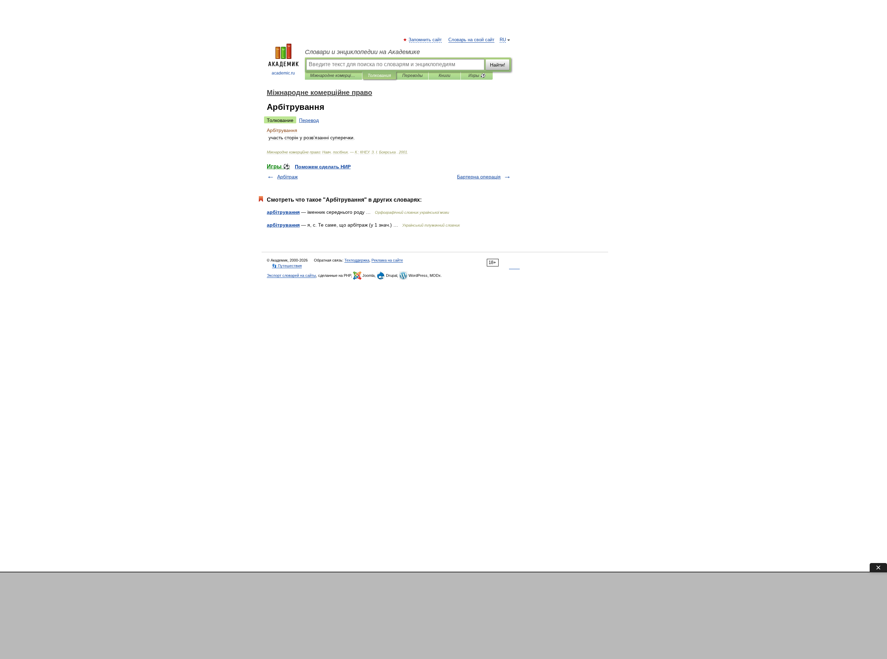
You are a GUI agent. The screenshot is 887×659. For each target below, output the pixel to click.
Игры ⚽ (476, 75)
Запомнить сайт (425, 39)
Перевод (309, 120)
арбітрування (283, 212)
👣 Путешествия (287, 266)
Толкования (379, 75)
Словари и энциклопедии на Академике (362, 52)
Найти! (497, 65)
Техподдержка (356, 260)
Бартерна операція (479, 176)
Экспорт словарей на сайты (291, 275)
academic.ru (283, 73)
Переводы (412, 75)
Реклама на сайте (387, 260)
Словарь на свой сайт (471, 39)
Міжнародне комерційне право (333, 75)
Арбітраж (287, 176)
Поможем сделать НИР (323, 166)
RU (503, 39)
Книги (444, 75)
